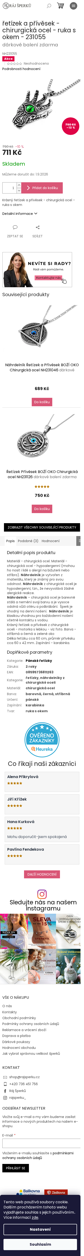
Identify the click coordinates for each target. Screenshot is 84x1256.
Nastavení (40, 1229)
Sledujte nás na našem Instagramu (43, 905)
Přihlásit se (15, 1168)
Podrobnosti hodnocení (21, 69)
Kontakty (9, 1012)
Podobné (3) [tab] (28, 541)
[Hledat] (49, 6)
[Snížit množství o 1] (19, 190)
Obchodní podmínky (19, 1018)
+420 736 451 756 (23, 1084)
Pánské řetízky (39, 660)
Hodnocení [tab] (51, 541)
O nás (7, 1006)
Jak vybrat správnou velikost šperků (31, 1053)
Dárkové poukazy (16, 1042)
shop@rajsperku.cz (24, 1077)
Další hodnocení (42, 874)
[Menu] (73, 6)
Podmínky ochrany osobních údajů (30, 1023)
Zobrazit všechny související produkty (42, 527)
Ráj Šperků (17, 1090)
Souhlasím (40, 1244)
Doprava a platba (16, 1035)
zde (35, 1217)
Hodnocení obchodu (19, 1047)
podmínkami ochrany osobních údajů (38, 1155)
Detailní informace (17, 213)
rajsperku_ (17, 1097)
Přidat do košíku (45, 188)
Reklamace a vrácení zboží (24, 1030)
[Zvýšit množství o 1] (19, 185)
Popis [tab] (10, 541)
